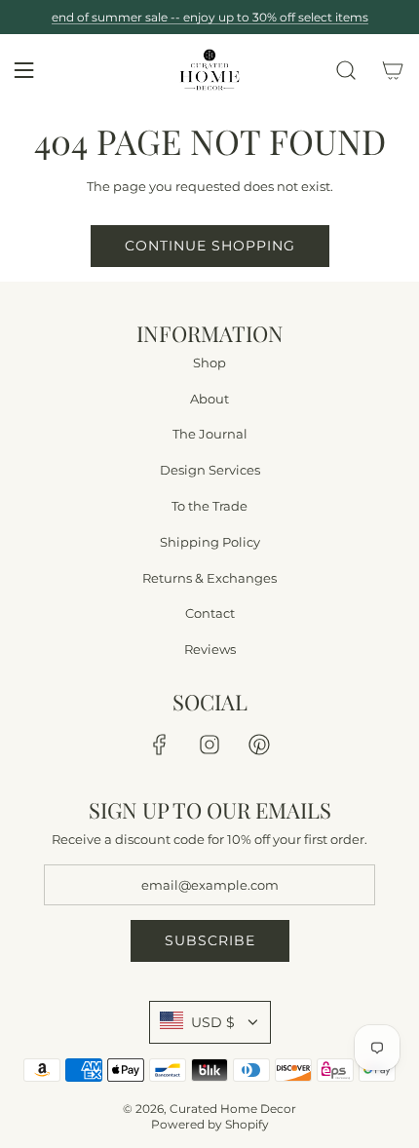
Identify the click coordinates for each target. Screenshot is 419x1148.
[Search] (346, 70)
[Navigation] (23, 70)
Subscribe (210, 940)
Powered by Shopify (210, 1124)
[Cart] (392, 70)
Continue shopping (210, 245)
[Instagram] (209, 744)
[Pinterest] (259, 744)
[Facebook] (159, 744)
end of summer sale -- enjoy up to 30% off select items (210, 17)
